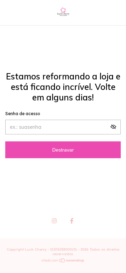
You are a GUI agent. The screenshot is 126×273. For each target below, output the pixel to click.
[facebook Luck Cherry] (72, 221)
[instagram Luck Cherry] (54, 221)
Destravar (63, 150)
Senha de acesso (22, 113)
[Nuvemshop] (63, 261)
